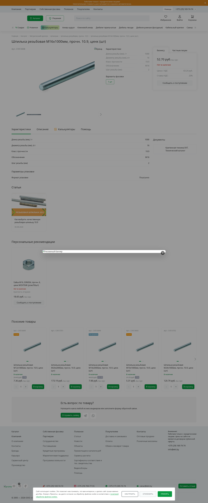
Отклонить (148, 494)
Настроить (130, 494)
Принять (165, 494)
